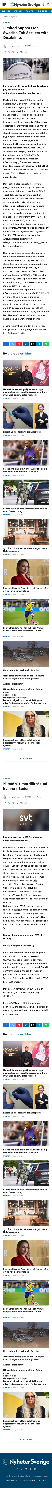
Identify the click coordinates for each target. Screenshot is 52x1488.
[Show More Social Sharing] (26, 52)
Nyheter (6, 22)
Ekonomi (42, 11)
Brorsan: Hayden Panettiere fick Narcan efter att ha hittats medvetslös (26, 589)
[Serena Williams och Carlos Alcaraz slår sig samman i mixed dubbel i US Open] (26, 453)
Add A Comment (26, 759)
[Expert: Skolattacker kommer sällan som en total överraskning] (26, 492)
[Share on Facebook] (5, 52)
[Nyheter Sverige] (25, 4)
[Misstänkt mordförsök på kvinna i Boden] (26, 820)
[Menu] (4, 4)
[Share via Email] (21, 52)
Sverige (6, 11)
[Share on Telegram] (17, 52)
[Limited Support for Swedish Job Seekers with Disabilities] (26, 69)
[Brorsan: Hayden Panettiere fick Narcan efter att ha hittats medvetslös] (26, 572)
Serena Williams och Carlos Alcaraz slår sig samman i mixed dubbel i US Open (25, 470)
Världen (18, 11)
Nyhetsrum (15, 46)
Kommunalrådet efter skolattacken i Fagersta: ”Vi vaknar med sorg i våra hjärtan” (22, 743)
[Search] (48, 4)
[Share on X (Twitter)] (9, 52)
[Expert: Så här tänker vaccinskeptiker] (26, 416)
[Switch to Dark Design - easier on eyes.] (43, 4)
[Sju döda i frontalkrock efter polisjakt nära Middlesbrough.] (26, 532)
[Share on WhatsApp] (13, 52)
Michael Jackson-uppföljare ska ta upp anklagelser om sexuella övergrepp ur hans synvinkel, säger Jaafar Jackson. (25, 392)
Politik (30, 11)
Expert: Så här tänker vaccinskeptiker (22, 432)
